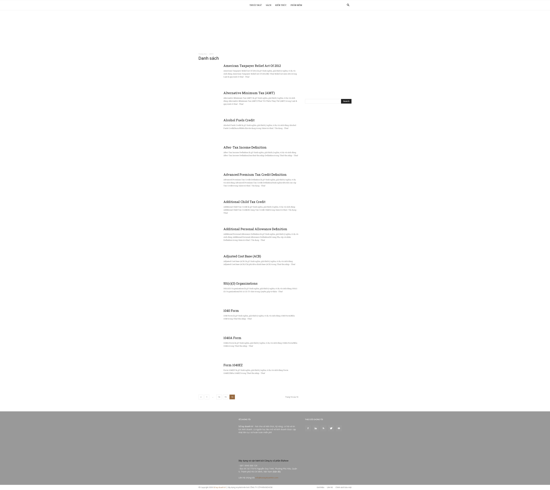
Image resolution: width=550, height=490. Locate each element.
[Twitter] (331, 428)
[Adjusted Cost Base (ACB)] (220, 265)
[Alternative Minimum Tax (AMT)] (220, 101)
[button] (348, 5)
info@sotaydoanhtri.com (266, 477)
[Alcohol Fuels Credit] (220, 129)
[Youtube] (339, 428)
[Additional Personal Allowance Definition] (220, 238)
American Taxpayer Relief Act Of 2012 (252, 66)
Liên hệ (330, 487)
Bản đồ (276, 471)
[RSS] (323, 428)
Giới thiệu (320, 487)
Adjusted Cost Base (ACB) (242, 256)
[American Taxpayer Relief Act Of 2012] (220, 74)
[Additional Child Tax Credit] (220, 210)
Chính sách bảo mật (343, 487)
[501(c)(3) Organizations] (220, 292)
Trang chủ (203, 54)
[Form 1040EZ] (220, 374)
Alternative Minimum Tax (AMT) (249, 93)
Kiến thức (281, 5)
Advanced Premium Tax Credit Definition (255, 174)
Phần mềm (296, 5)
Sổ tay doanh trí (245, 426)
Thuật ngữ (256, 5)
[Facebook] (308, 428)
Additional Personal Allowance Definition (255, 229)
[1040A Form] (220, 346)
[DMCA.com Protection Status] (259, 454)
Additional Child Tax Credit (244, 202)
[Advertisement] (275, 32)
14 (219, 397)
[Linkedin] (316, 428)
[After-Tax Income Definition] (220, 156)
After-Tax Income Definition (245, 147)
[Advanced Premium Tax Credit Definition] (220, 183)
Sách (268, 5)
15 (226, 397)
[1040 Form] (220, 319)
